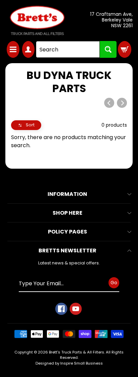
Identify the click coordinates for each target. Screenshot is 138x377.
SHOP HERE (67, 213)
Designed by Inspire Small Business (69, 363)
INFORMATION (67, 194)
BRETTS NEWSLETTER (67, 250)
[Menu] (13, 49)
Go (114, 282)
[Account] (28, 49)
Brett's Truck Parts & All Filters (76, 352)
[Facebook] (61, 309)
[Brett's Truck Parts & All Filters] (37, 20)
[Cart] (124, 49)
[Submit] (108, 49)
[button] (26, 125)
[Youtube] (76, 309)
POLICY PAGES (67, 232)
